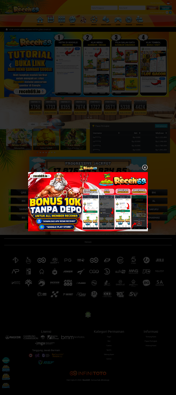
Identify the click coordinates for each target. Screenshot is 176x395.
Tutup (144, 167)
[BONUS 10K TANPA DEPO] (88, 201)
